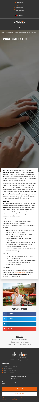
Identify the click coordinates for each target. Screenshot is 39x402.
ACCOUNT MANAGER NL (19, 340)
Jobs (7, 32)
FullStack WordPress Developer (19, 342)
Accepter (19, 389)
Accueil (3, 32)
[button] (19, 28)
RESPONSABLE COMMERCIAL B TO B (19, 344)
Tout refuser (19, 394)
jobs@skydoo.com (20, 272)
